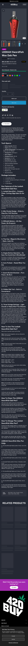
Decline (13, 639)
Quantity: (4, 91)
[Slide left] (22, 43)
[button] (24, 4)
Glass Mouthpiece (9, 172)
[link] (8, 58)
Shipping (4, 63)
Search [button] (14, 587)
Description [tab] (7, 123)
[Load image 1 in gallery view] (3, 44)
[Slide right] (25, 43)
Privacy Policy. (21, 632)
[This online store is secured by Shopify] (5, 110)
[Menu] (2, 4)
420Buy (4, 49)
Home (3, 117)
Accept (13, 636)
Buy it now (14, 102)
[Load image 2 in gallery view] (9, 44)
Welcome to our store (14, 1)
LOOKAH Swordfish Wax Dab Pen (13, 117)
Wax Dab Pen (9, 129)
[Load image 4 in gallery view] (19, 44)
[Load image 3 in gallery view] (14, 44)
